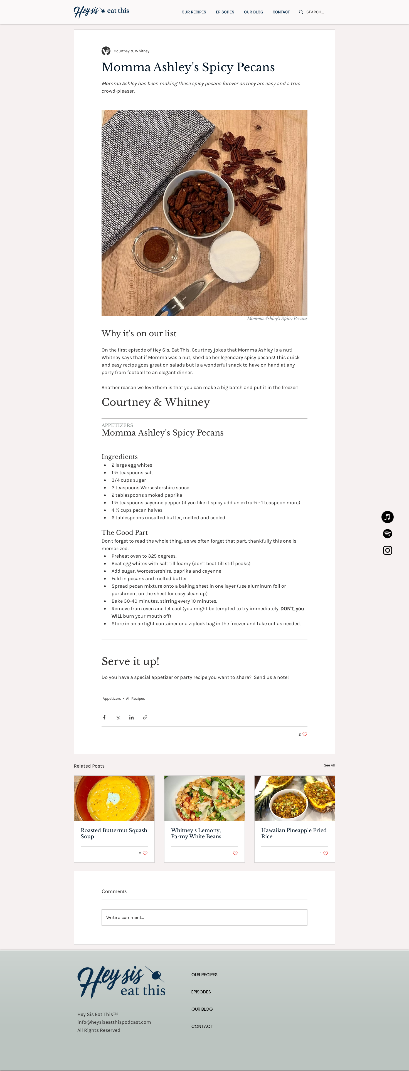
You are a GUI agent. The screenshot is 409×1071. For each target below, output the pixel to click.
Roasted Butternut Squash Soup (114, 833)
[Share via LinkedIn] (131, 717)
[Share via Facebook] (104, 717)
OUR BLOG (202, 1009)
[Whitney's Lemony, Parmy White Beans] (204, 798)
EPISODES (201, 992)
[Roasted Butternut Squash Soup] (114, 798)
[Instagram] (387, 550)
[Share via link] (145, 717)
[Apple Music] (387, 517)
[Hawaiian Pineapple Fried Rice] (295, 798)
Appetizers (112, 698)
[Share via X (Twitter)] (117, 717)
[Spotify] (387, 534)
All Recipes (135, 698)
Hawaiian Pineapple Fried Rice (294, 833)
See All (329, 765)
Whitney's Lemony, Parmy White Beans (196, 833)
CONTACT (202, 1026)
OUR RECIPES (204, 974)
